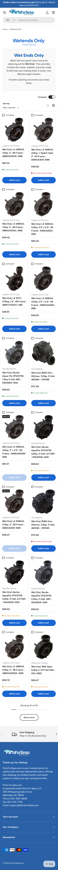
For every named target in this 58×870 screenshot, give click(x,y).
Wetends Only (15, 29)
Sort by (6, 103)
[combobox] (29, 20)
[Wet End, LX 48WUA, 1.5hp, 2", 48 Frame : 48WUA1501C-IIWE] (14, 204)
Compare (42, 97)
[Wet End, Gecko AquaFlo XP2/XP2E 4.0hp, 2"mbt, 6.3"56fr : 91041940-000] (43, 427)
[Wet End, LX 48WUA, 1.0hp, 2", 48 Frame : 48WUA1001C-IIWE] (14, 130)
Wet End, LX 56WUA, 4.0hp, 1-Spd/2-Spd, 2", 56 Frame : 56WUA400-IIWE (42, 154)
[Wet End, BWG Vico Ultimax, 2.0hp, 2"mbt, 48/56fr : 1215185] (43, 501)
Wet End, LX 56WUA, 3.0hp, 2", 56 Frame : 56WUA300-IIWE (13, 524)
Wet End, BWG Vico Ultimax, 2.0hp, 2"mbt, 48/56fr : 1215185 (43, 525)
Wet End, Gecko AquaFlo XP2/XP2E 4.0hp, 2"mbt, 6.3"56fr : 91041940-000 (43, 452)
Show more (29, 717)
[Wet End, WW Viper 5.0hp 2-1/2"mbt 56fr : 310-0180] (43, 647)
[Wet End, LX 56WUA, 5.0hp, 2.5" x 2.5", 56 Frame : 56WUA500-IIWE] (43, 204)
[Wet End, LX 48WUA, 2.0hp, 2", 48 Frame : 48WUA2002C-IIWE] (14, 647)
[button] (53, 12)
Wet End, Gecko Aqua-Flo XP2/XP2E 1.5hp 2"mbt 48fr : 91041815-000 (13, 377)
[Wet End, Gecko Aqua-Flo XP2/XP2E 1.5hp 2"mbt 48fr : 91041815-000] (14, 353)
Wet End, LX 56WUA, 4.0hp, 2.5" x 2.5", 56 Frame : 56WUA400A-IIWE (43, 303)
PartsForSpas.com (16, 863)
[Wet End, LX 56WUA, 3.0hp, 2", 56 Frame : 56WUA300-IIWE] (14, 501)
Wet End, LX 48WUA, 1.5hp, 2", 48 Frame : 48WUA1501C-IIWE (13, 227)
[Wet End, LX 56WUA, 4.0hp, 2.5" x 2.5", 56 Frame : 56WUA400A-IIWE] (43, 278)
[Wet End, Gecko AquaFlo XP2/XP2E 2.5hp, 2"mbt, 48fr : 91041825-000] (43, 572)
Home (5, 29)
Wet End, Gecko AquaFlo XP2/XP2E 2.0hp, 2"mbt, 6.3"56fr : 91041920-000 (14, 597)
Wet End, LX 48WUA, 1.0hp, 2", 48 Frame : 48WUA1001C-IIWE (13, 153)
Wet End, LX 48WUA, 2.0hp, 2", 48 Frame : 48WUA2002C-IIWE (13, 670)
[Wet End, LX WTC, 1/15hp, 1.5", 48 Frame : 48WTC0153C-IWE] (14, 278)
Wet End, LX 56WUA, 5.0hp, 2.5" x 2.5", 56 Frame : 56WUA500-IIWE (42, 229)
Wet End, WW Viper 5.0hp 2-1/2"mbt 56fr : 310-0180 (43, 670)
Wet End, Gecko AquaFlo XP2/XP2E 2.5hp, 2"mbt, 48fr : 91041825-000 (41, 597)
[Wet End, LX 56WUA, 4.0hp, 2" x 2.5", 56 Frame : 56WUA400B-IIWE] (14, 427)
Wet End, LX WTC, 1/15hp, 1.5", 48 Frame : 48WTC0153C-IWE (14, 301)
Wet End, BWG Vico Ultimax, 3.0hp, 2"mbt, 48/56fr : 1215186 (43, 376)
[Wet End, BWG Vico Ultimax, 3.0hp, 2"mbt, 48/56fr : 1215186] (43, 353)
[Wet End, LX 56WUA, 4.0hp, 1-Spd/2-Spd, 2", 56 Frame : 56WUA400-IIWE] (43, 130)
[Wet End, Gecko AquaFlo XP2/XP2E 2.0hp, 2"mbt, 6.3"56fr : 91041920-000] (14, 572)
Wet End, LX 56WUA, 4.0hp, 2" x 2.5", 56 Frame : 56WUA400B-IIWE (14, 451)
